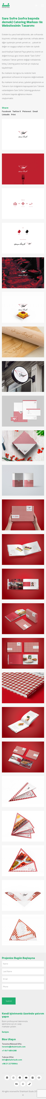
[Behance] (16, 1083)
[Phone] (29, 1083)
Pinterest (26, 111)
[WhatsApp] (23, 1083)
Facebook (6, 111)
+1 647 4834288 (9, 1050)
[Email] (39, 1077)
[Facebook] (19, 1077)
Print (13, 114)
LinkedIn (6, 114)
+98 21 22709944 (10, 1063)
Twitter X (16, 111)
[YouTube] (26, 1077)
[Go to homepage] (6, 5)
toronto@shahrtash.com (13, 1046)
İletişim (5, 1032)
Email (35, 111)
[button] (42, 5)
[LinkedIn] (7, 1077)
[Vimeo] (32, 1077)
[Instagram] (13, 1077)
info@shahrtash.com (12, 1059)
